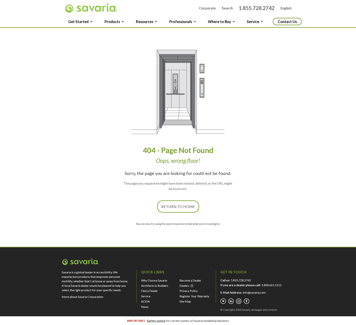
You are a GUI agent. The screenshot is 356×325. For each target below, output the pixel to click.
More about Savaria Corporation (82, 296)
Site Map (185, 301)
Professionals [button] (180, 21)
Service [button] (253, 21)
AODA (145, 301)
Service (145, 296)
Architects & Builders (154, 285)
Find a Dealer (149, 290)
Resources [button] (144, 21)
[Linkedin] (231, 301)
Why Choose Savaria (154, 280)
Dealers (184, 285)
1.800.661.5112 (271, 285)
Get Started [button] (78, 21)
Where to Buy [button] (219, 21)
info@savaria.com (254, 292)
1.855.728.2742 (257, 8)
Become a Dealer (190, 280)
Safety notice (156, 320)
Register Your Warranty (194, 296)
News (145, 306)
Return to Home (178, 206)
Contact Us (287, 21)
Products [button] (112, 21)
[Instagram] (239, 301)
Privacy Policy (188, 290)
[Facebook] (246, 301)
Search (227, 8)
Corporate (207, 8)
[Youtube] (223, 301)
